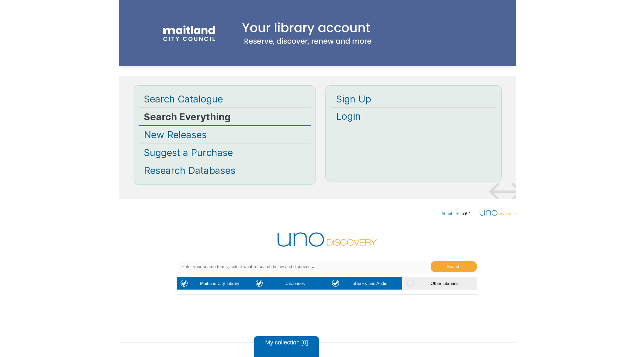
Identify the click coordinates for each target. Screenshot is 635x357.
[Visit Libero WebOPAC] (317, 57)
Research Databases (189, 170)
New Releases (175, 134)
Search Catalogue (183, 99)
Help (459, 213)
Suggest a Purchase (188, 152)
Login (348, 116)
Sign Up (353, 99)
